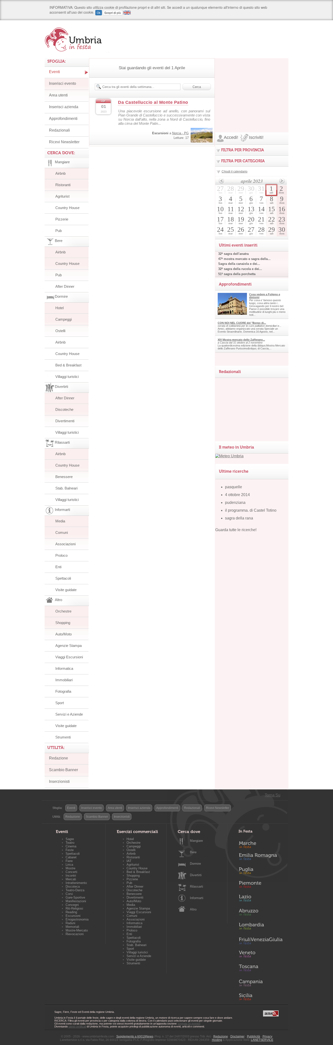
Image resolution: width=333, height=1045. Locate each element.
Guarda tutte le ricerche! (235, 530)
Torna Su (272, 795)
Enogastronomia (77, 919)
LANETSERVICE (262, 1040)
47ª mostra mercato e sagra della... (244, 259)
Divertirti (196, 875)
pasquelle (233, 487)
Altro (193, 909)
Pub (58, 231)
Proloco (61, 555)
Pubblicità (253, 1036)
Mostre (70, 868)
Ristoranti (62, 185)
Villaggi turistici (67, 376)
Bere (193, 852)
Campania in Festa (261, 983)
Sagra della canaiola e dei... (239, 264)
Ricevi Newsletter (64, 142)
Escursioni (73, 916)
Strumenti (63, 737)
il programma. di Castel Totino (250, 510)
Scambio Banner (63, 770)
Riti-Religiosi (74, 908)
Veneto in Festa (261, 955)
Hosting (217, 1040)
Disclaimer (237, 1036)
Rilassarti (196, 886)
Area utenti (58, 95)
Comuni (61, 532)
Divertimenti (64, 421)
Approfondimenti (63, 118)
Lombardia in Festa (261, 927)
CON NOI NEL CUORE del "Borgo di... (242, 322)
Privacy (267, 1036)
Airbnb (60, 173)
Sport (59, 703)
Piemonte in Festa (261, 886)
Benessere (64, 477)
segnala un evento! (189, 1023)
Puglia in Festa (261, 872)
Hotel (59, 308)
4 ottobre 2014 (237, 495)
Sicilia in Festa (261, 997)
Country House (67, 208)
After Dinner (64, 286)
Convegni (72, 905)
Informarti (196, 898)
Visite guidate (66, 590)
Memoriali (72, 927)
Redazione (58, 758)
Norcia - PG (180, 133)
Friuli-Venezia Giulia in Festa (261, 941)
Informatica (64, 668)
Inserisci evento (62, 83)
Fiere (69, 861)
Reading (71, 912)
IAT (129, 861)
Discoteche (64, 409)
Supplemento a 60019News (134, 1036)
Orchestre (63, 611)
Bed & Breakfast (68, 365)
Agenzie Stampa (68, 645)
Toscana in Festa (261, 969)
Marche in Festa (261, 844)
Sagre (70, 839)
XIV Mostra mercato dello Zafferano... (241, 339)
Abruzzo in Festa (261, 913)
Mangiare (196, 841)
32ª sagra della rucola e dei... (240, 269)
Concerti (71, 872)
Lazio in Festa (261, 899)
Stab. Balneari (66, 488)
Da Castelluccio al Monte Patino (153, 102)
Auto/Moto (63, 634)
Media (60, 521)
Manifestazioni (76, 901)
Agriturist (62, 196)
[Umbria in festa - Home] (77, 39)
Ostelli (60, 331)
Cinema (71, 846)
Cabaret (71, 857)
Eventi (54, 72)
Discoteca (73, 886)
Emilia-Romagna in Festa (261, 858)
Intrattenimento (76, 883)
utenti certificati (77, 1026)
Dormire (195, 863)
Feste (70, 850)
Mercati (71, 879)
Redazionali (59, 130)
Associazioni (65, 544)
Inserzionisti (59, 781)
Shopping (62, 623)
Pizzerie (61, 219)
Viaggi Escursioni (69, 657)
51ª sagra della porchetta (236, 274)
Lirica (69, 864)
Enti (58, 567)
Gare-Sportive (75, 897)
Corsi (69, 894)
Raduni (70, 923)
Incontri (71, 875)
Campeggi (63, 319)
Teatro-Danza (75, 890)
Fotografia (63, 691)
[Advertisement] (251, 88)
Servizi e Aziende (69, 714)
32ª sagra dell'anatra (233, 254)
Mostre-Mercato (77, 930)
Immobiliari (64, 680)
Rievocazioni (75, 934)
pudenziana (235, 502)
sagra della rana (239, 518)
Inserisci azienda (63, 107)
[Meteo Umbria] (229, 456)
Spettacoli (63, 578)
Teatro (70, 842)
